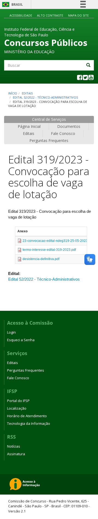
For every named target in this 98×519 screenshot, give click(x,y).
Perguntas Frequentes (48, 140)
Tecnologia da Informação (28, 423)
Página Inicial (29, 126)
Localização (16, 408)
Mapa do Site (78, 15)
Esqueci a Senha (21, 339)
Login (11, 332)
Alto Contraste (50, 15)
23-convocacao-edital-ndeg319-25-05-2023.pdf (58, 241)
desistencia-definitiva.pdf (41, 259)
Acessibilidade (21, 15)
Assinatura (16, 453)
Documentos (68, 126)
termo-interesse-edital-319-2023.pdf (49, 250)
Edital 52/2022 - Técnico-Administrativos (45, 97)
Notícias (13, 446)
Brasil (11, 4)
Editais (27, 93)
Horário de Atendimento (27, 415)
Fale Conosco (63, 133)
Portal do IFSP (18, 400)
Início (12, 93)
